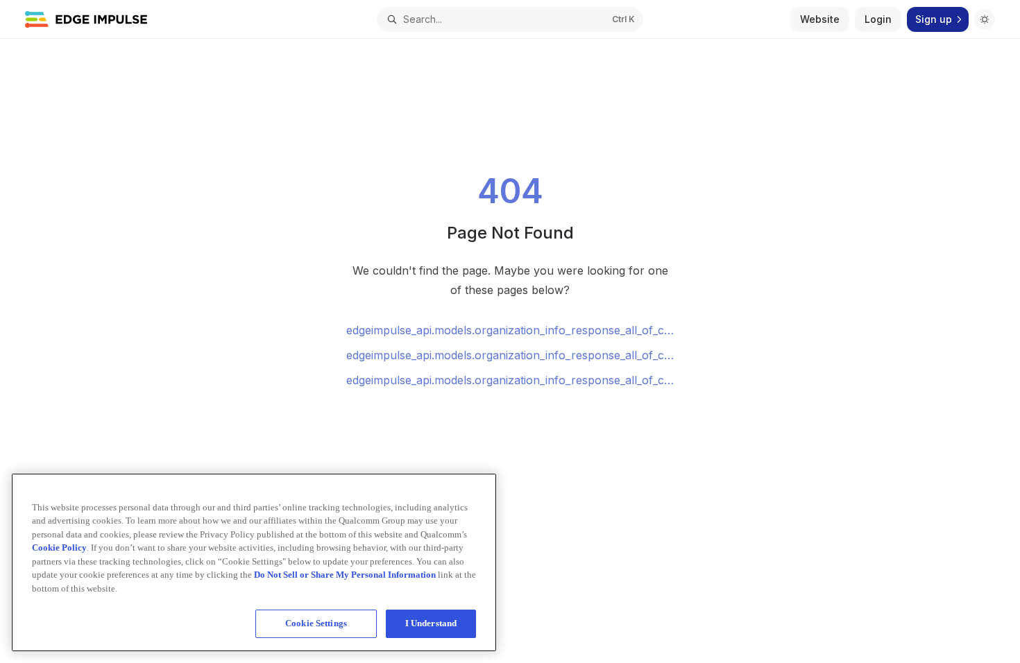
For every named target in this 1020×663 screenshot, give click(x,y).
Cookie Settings (316, 623)
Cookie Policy (59, 547)
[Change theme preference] (984, 19)
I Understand (431, 623)
